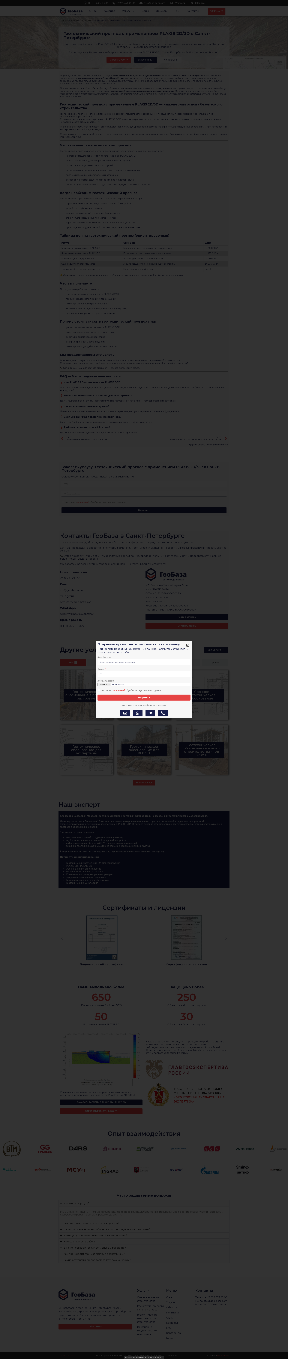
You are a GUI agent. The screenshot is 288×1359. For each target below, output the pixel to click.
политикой (119, 690)
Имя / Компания (104, 657)
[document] (144, 679)
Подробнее (153, 1357)
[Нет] (160, 1357)
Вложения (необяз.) (106, 681)
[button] (188, 645)
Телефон (101, 669)
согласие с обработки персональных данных (132, 690)
